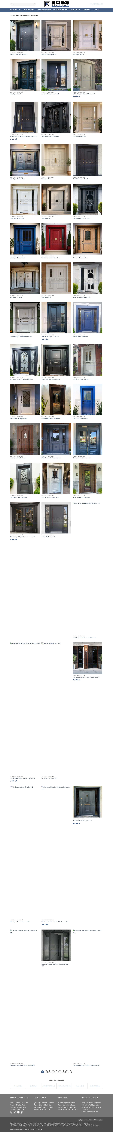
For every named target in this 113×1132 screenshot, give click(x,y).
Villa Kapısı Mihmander (79, 136)
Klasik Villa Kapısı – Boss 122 (81, 179)
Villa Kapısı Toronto (78, 54)
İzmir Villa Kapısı (73, 1124)
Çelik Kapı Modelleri (60, 10)
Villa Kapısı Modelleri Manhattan (50, 257)
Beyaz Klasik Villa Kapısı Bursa (18, 418)
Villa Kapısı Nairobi (15, 94)
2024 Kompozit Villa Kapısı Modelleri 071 (84, 637)
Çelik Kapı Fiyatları (16, 1123)
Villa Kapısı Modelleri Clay (17, 179)
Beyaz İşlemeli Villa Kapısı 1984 (82, 297)
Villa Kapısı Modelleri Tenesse (81, 218)
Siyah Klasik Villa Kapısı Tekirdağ (50, 379)
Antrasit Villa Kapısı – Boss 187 (50, 336)
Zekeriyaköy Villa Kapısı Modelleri (55, 1124)
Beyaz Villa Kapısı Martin (17, 218)
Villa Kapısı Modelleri (26, 10)
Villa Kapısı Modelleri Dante (18, 257)
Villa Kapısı (61, 1102)
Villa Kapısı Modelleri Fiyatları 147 (82, 820)
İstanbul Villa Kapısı (44, 10)
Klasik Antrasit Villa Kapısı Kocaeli (50, 458)
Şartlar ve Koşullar (17, 1127)
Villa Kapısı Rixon (46, 218)
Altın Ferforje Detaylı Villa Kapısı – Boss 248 (22, 536)
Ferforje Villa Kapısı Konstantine (50, 136)
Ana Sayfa (13, 10)
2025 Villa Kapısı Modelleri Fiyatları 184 (21, 336)
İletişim (96, 10)
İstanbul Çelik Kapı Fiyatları (34, 1124)
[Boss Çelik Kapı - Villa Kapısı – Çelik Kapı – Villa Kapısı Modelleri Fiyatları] (56, 4)
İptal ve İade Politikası (32, 1127)
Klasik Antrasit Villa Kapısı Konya (82, 458)
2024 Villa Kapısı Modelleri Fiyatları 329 (84, 94)
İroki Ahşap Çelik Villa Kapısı (18, 458)
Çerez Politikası (94, 1125)
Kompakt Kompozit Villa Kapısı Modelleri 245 (22, 1065)
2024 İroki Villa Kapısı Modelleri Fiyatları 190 (22, 778)
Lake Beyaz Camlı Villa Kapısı (81, 379)
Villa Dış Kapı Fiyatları (68, 1123)
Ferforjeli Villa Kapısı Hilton (48, 54)
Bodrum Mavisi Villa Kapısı (80, 336)
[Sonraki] (70, 1071)
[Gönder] (34, 4)
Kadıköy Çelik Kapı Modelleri (88, 1124)
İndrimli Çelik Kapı (46, 1105)
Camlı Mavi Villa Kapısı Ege (80, 418)
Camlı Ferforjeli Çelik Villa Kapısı (50, 418)
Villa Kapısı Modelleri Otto (80, 257)
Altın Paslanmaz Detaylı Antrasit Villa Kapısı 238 (23, 136)
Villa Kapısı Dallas (46, 179)
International (75, 10)
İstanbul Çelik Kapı (40, 1107)
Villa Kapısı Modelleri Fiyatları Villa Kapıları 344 (86, 1065)
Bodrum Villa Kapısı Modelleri (20, 1125)
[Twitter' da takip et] (15, 1112)
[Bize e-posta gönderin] (18, 1112)
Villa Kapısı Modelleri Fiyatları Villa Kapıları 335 (54, 921)
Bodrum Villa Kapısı (69, 1125)
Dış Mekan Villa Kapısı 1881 (49, 778)
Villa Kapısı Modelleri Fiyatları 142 (19, 921)
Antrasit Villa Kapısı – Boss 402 (50, 94)
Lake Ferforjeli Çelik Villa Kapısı (50, 497)
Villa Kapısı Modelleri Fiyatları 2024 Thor (21, 379)
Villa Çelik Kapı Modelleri (51, 1123)
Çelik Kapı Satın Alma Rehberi (33, 1123)
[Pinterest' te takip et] (21, 1112)
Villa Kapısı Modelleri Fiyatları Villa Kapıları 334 (86, 677)
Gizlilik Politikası (81, 1125)
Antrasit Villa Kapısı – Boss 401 (19, 54)
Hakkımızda (87, 10)
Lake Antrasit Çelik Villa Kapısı (18, 497)
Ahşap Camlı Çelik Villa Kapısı (81, 497)
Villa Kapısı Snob (46, 297)
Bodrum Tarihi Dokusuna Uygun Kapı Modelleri (46, 1125)
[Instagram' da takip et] (11, 1112)
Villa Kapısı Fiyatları (71, 1109)
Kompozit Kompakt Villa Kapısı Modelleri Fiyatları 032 (55, 965)
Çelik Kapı (39, 1129)
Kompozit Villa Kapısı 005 (48, 536)
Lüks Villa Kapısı (63, 1107)
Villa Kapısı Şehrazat (16, 297)
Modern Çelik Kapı (44, 1109)
